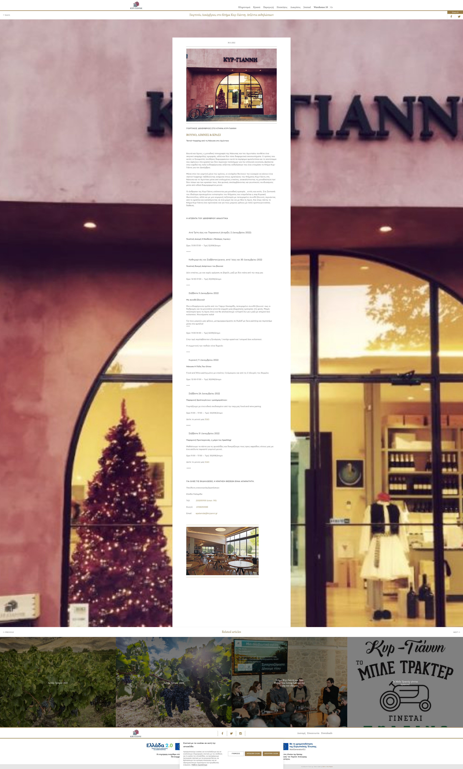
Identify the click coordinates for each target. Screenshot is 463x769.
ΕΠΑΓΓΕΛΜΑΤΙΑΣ (218, 397)
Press (235, 397)
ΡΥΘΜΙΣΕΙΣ (236, 754)
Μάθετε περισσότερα (199, 765)
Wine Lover (252, 397)
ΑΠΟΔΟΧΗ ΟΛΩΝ (253, 754)
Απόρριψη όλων (271, 754)
